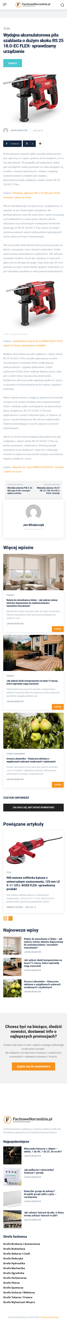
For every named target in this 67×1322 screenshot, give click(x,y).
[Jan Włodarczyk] (6, 130)
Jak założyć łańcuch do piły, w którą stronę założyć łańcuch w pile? (44, 1214)
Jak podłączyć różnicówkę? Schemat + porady (39, 1171)
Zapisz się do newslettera (33, 1066)
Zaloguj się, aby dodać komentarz (33, 807)
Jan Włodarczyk (18, 130)
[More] (40, 143)
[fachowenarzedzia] (33, 5)
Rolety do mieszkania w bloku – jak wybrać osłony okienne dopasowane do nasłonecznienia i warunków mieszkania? (32, 603)
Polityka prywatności (50, 1317)
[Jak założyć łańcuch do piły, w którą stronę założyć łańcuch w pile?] (12, 1219)
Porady (10, 595)
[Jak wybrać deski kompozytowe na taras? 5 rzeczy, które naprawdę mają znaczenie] (33, 653)
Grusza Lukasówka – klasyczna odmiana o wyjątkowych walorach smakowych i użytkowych (42, 984)
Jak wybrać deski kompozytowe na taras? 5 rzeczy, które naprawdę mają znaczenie (43, 963)
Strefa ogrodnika (16, 754)
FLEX (7, 28)
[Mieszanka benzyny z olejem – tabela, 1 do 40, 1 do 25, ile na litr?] (12, 1155)
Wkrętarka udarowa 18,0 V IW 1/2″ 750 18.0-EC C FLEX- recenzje (48, 490)
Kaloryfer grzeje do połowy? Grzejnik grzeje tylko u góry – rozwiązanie (40, 1194)
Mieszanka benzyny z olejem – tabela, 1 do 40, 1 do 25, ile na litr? (43, 1150)
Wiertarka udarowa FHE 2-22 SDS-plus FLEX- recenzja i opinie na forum (19, 490)
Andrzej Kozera (15, 907)
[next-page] (10, 918)
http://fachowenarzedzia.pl (33, 529)
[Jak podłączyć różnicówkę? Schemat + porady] (12, 1177)
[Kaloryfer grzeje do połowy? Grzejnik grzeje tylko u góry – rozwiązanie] (12, 1198)
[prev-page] (5, 918)
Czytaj (57, 629)
